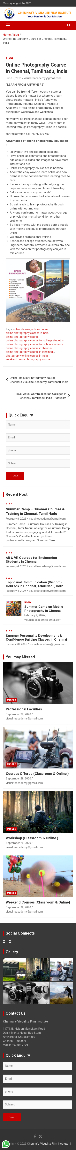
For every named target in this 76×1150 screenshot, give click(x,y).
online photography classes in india (27, 332)
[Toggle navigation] (8, 25)
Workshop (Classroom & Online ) (32, 838)
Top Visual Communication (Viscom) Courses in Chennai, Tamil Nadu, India (34, 584)
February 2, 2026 (34, 615)
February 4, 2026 (16, 566)
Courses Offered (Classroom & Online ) (37, 774)
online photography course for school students (34, 344)
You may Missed (20, 657)
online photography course (22, 336)
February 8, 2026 (16, 518)
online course (39, 329)
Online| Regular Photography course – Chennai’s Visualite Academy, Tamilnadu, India (39, 380)
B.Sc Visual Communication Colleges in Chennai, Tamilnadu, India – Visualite (41, 396)
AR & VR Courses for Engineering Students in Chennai (31, 559)
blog (9, 58)
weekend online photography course (28, 359)
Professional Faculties (24, 709)
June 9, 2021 (14, 78)
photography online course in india (27, 355)
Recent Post (16, 494)
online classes (21, 329)
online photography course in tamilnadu (30, 351)
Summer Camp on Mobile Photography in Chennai (43, 608)
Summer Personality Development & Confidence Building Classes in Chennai (36, 637)
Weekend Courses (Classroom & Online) (38, 902)
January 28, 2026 (16, 644)
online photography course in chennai (29, 348)
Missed (11, 700)
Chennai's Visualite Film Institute (47, 1143)
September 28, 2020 (18, 714)
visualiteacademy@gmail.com (42, 78)
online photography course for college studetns (35, 340)
